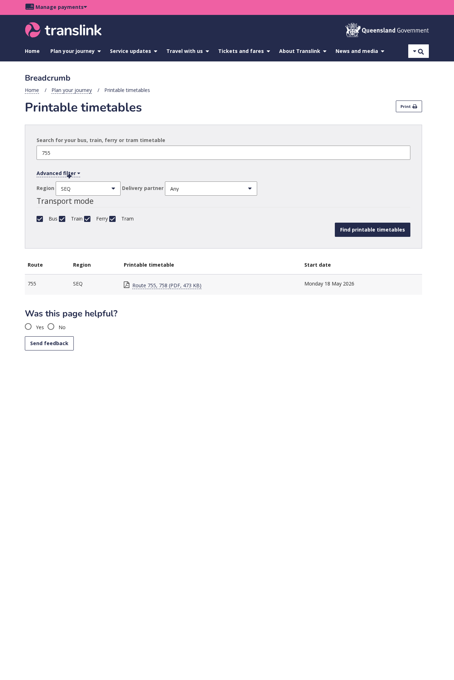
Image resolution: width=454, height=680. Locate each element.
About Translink (299, 51)
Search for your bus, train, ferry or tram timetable (101, 140)
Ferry (102, 218)
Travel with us (184, 51)
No (61, 327)
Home (32, 51)
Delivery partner (143, 188)
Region (45, 188)
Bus (53, 218)
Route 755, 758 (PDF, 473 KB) (166, 285)
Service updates (130, 51)
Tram (127, 218)
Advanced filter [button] (57, 173)
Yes (39, 327)
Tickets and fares (241, 51)
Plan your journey (72, 51)
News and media (357, 51)
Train (77, 218)
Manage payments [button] (59, 7)
